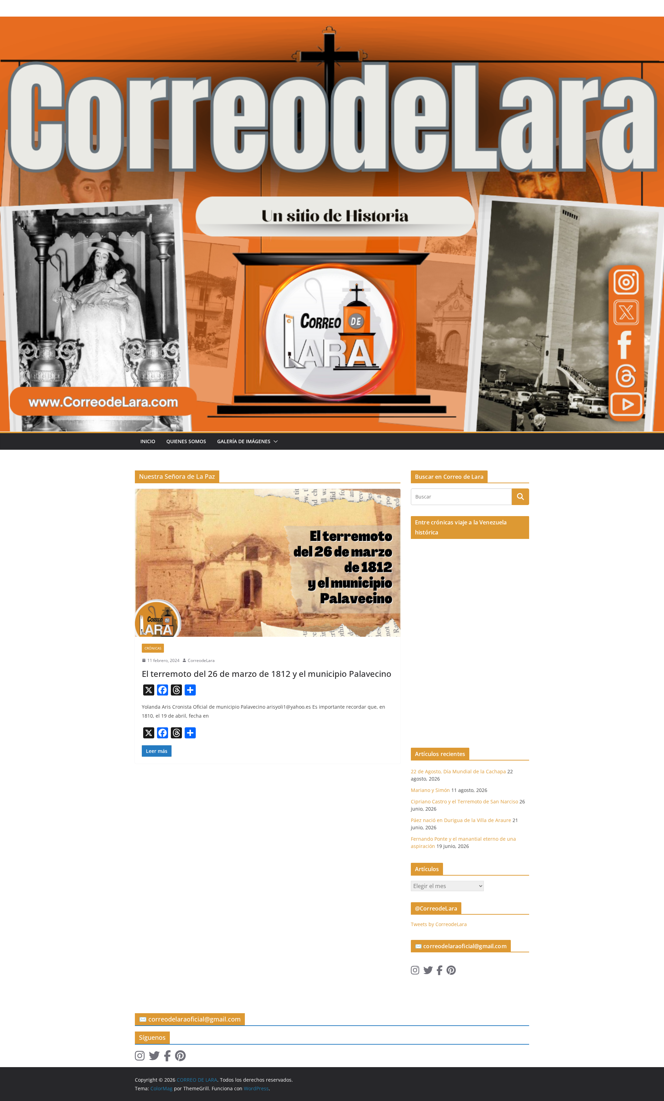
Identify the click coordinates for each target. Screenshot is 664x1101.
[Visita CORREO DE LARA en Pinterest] (451, 972)
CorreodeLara (201, 660)
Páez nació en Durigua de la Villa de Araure (461, 820)
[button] (274, 441)
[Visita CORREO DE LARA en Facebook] (439, 972)
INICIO (147, 441)
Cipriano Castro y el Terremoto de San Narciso (464, 801)
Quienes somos (186, 441)
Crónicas (153, 648)
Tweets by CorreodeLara (439, 924)
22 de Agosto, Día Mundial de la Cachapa (458, 771)
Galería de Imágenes (243, 441)
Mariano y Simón (430, 790)
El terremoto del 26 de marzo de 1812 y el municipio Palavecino (266, 673)
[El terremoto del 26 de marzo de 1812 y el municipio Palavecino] (267, 562)
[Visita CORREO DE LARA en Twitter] (428, 972)
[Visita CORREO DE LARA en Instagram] (415, 972)
